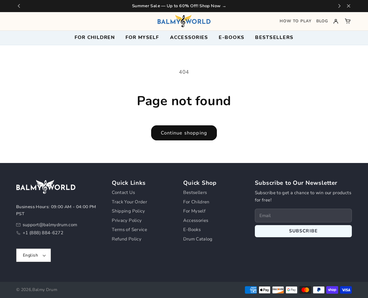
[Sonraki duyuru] (339, 5)
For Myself (194, 211)
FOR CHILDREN (95, 37)
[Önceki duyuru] (19, 5)
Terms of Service (129, 229)
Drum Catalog (197, 239)
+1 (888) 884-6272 (43, 233)
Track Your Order (129, 202)
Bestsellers (274, 37)
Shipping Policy (128, 211)
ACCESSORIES (189, 37)
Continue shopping (184, 133)
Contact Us (123, 192)
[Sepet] (347, 21)
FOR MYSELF (142, 37)
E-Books (192, 229)
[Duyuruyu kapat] (348, 6)
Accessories (195, 220)
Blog (322, 21)
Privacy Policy (127, 220)
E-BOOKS (231, 37)
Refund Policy (126, 239)
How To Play (295, 21)
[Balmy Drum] (184, 21)
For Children (196, 202)
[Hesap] (336, 21)
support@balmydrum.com (50, 225)
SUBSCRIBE (303, 231)
